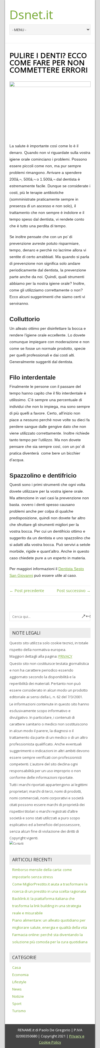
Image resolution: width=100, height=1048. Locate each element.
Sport (16, 1003)
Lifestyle (19, 981)
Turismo (19, 1010)
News (17, 989)
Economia (20, 974)
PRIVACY (65, 656)
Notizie (18, 996)
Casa (16, 967)
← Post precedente (26, 590)
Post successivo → (74, 590)
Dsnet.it (31, 14)
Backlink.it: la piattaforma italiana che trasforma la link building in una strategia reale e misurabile (46, 905)
